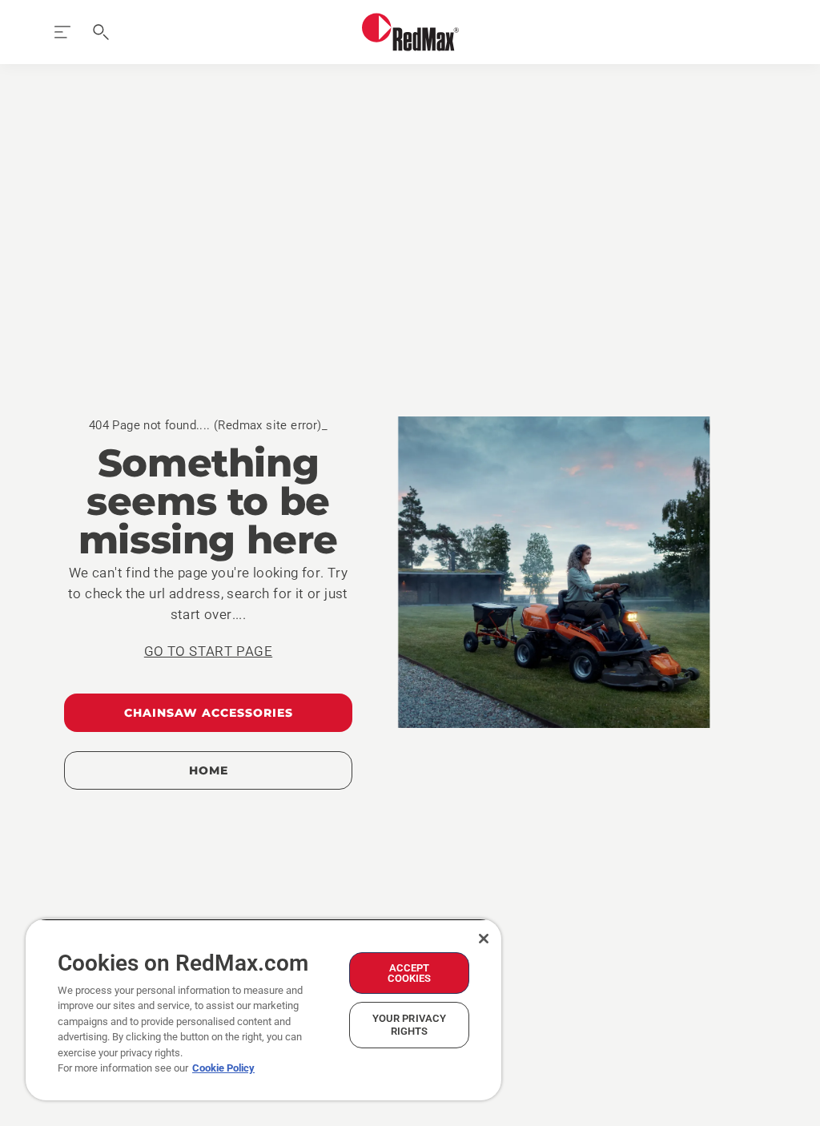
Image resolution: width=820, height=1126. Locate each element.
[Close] (483, 938)
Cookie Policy (223, 1068)
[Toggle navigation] (62, 32)
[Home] (410, 32)
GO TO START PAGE (208, 651)
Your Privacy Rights (409, 1024)
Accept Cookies (410, 973)
